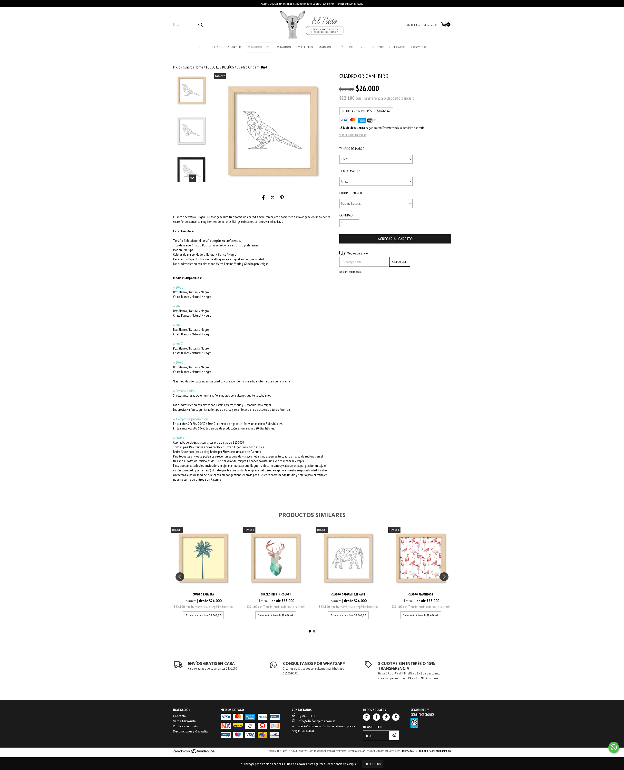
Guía (340, 47)
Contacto (418, 47)
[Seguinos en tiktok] (386, 717)
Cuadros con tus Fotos (295, 47)
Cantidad (346, 215)
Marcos (325, 47)
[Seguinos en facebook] (376, 717)
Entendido (372, 764)
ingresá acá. (407, 751)
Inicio (202, 47)
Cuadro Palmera (203, 594)
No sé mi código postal (350, 271)
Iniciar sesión (430, 25)
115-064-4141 (306, 716)
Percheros (357, 47)
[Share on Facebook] (263, 197)
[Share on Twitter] (272, 197)
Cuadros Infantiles (227, 47)
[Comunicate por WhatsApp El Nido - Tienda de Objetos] (613, 747)
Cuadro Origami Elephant (348, 594)
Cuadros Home (259, 47)
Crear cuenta (413, 25)
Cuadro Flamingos (420, 594)
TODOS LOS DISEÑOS (219, 67)
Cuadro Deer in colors (276, 594)
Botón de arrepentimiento (435, 751)
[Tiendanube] (194, 752)
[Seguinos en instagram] (366, 717)
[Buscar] (200, 24)
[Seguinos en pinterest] (396, 717)
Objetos (378, 47)
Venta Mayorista (184, 721)
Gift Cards (397, 47)
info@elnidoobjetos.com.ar (316, 721)
